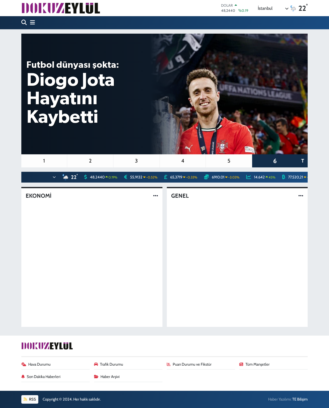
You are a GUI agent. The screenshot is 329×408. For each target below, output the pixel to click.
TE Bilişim (300, 399)
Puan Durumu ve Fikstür (192, 364)
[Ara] (24, 22)
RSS (32, 399)
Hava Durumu (39, 364)
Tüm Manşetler (257, 364)
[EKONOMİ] (155, 195)
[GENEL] (300, 195)
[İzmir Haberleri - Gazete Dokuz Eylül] (60, 8)
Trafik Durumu (111, 364)
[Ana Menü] (31, 22)
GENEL (180, 196)
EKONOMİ (38, 196)
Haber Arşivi (110, 376)
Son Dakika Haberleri (43, 376)
